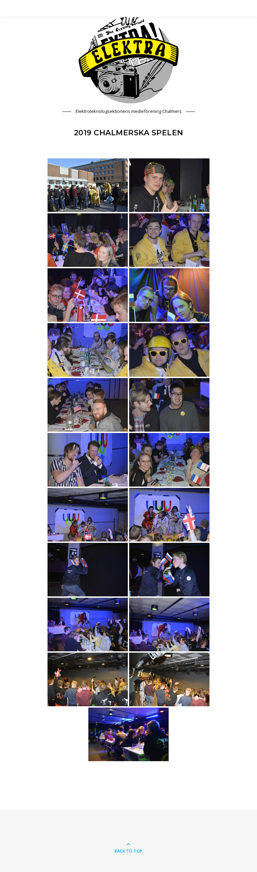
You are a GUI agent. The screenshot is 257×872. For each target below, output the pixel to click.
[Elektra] (128, 60)
